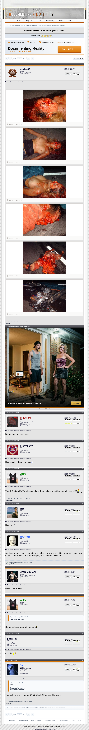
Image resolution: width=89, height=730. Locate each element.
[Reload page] (7, 25)
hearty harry (26, 446)
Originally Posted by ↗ (20, 616)
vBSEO (53, 729)
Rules (61, 21)
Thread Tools (78, 58)
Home (19, 21)
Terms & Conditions (36, 720)
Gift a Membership (63, 720)
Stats (70, 21)
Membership (50, 21)
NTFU (79, 720)
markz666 (25, 69)
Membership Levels (50, 720)
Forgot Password (23, 720)
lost (22, 509)
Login (39, 21)
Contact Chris (11, 720)
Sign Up (29, 21)
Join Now (67, 49)
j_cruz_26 (12, 639)
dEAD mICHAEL (28, 572)
